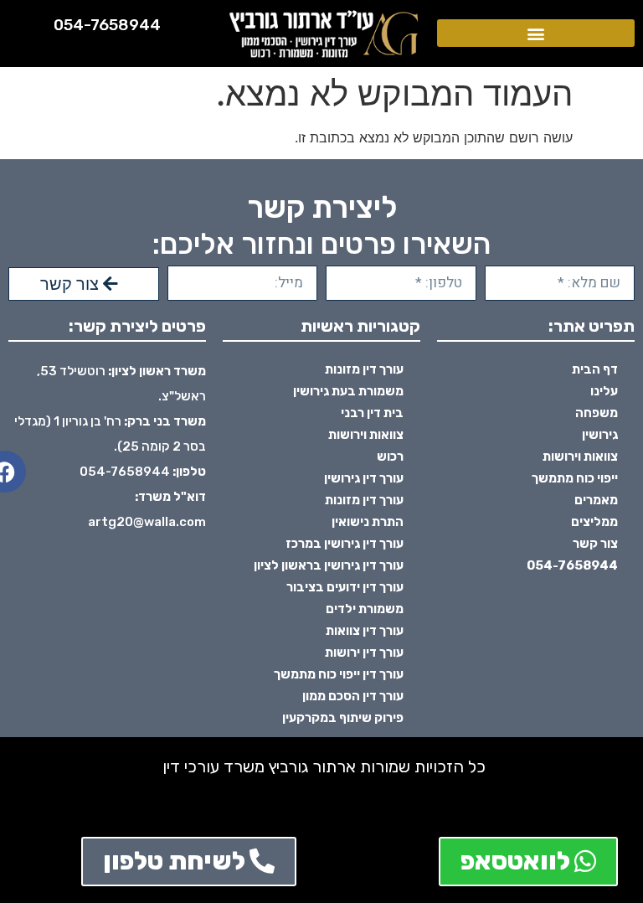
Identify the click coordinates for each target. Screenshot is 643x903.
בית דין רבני (372, 413)
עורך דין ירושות (364, 652)
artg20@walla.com (147, 521)
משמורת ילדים (365, 609)
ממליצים (594, 521)
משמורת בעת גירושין (348, 391)
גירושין (600, 434)
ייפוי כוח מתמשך (575, 478)
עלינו (604, 391)
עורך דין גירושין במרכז (344, 543)
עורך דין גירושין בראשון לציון (329, 565)
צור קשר (595, 543)
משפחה (596, 413)
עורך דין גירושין (364, 478)
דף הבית (595, 369)
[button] (536, 33)
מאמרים (596, 500)
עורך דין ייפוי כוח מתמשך (339, 674)
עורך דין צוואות (365, 630)
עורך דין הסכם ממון (353, 696)
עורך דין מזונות (364, 369)
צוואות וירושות (580, 456)
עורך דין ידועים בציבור (345, 587)
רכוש (390, 456)
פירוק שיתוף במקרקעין (343, 717)
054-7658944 (107, 24)
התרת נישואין (368, 521)
